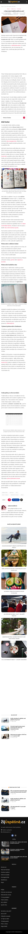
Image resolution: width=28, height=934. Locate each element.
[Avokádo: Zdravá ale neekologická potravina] (14, 580)
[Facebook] (12, 835)
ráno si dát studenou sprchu (11, 227)
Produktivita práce (14, 494)
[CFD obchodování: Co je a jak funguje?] (5, 808)
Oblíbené (14, 908)
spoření (12, 260)
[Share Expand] (21, 500)
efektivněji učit (10, 323)
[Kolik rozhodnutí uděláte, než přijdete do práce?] (14, 535)
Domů (2, 6)
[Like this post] (9, 500)
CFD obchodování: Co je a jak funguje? (18, 807)
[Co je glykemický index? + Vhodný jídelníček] (14, 649)
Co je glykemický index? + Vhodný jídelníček (14, 659)
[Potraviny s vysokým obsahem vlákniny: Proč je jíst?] (5, 851)
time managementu (11, 141)
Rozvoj (14, 864)
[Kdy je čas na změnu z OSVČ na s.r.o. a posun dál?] (5, 736)
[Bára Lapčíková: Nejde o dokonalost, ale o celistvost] (14, 558)
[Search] (26, 2)
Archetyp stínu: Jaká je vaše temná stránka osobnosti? (18, 842)
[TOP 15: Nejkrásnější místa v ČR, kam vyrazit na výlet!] (5, 859)
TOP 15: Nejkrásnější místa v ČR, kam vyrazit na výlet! (18, 857)
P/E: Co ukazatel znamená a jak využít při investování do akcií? (18, 791)
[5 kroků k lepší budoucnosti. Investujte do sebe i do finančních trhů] (5, 728)
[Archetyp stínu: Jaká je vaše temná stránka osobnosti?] (5, 844)
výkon (22, 494)
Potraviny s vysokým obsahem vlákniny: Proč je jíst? (17, 850)
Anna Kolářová (8, 13)
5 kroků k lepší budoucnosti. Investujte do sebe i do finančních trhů (17, 728)
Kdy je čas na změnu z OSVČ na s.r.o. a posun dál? (18, 735)
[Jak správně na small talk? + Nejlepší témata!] (14, 603)
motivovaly (4, 362)
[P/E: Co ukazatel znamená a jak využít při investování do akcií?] (5, 792)
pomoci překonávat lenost (13, 478)
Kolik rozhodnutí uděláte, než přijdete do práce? (18, 719)
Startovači (3, 156)
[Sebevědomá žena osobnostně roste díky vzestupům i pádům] (14, 626)
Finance (14, 887)
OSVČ (17, 492)
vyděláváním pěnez (16, 45)
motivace (11, 492)
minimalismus (5, 492)
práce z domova (5, 494)
